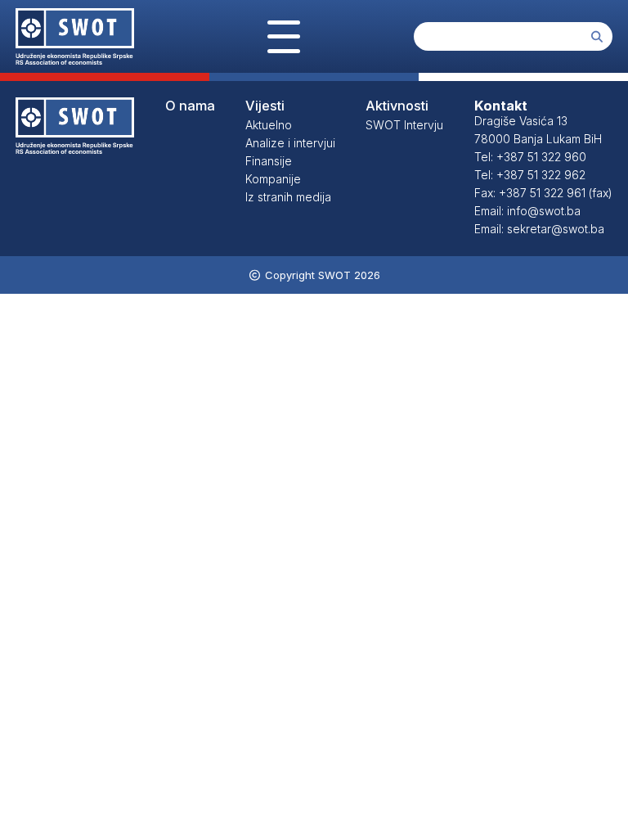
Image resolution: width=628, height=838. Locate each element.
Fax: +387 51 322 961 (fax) (543, 193)
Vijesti (265, 105)
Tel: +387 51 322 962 (529, 175)
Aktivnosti (397, 105)
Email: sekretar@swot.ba (539, 229)
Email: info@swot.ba (527, 211)
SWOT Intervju (404, 125)
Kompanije (273, 179)
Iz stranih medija (288, 197)
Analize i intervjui (290, 143)
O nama (190, 105)
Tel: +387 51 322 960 (530, 157)
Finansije (268, 161)
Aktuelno (268, 125)
